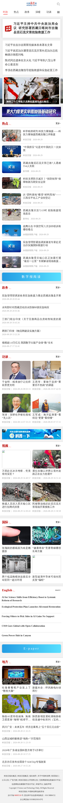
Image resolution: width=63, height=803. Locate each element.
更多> (58, 123)
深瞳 (37, 12)
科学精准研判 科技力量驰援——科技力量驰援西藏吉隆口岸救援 (42, 133)
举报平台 (39, 784)
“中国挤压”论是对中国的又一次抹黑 (42, 149)
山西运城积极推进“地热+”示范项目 (21, 738)
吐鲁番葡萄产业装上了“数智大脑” (16, 689)
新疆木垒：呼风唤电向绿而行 (46, 689)
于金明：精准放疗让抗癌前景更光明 (16, 383)
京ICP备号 (15, 795)
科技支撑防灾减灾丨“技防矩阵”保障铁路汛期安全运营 (42, 180)
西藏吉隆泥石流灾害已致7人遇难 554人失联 (42, 165)
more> (58, 590)
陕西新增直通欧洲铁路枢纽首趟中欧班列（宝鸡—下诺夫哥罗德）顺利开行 (46, 718)
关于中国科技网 (44, 776)
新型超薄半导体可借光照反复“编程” (46, 578)
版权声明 (47, 784)
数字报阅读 (31, 276)
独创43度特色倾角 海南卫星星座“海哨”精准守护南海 (16, 718)
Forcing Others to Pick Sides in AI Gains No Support (28, 616)
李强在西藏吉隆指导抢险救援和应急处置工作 (31, 70)
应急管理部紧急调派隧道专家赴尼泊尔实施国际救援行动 (42, 244)
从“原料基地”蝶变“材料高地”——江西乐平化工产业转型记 (42, 196)
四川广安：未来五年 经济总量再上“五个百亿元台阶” (31, 727)
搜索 (58, 4)
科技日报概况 (23, 776)
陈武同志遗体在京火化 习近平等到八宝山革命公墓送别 (30, 62)
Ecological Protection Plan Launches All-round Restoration (31, 606)
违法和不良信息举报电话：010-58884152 (39, 795)
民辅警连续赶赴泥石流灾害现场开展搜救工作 (46, 505)
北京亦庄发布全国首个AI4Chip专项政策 (24, 761)
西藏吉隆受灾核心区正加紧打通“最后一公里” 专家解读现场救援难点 (42, 260)
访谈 (48, 12)
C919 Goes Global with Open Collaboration (23, 626)
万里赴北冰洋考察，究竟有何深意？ (16, 472)
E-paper (31, 648)
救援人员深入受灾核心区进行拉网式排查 (16, 505)
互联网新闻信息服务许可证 (49, 780)
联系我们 (54, 776)
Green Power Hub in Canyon (16, 635)
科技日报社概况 (10, 776)
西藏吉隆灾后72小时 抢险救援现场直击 (42, 212)
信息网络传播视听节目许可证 (23, 784)
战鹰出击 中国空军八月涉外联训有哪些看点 (42, 228)
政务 (27, 12)
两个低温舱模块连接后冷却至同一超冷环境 (16, 578)
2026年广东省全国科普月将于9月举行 (23, 750)
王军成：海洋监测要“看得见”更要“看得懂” (46, 416)
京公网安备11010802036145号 (31, 799)
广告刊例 (13, 780)
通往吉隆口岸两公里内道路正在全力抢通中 (46, 472)
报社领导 (32, 776)
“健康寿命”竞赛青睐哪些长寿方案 (46, 550)
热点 (16, 12)
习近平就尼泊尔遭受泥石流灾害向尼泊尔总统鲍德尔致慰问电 (31, 52)
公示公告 (5, 780)
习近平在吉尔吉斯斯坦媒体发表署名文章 (28, 44)
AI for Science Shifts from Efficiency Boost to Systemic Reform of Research (29, 599)
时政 (5, 12)
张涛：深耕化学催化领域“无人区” (16, 416)
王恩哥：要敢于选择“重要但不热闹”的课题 (46, 383)
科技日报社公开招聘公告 (28, 780)
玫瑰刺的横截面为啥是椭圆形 (16, 550)
